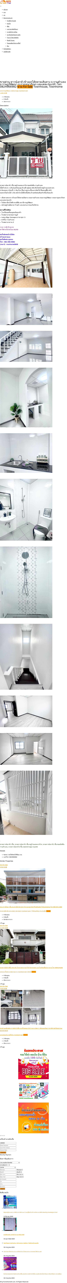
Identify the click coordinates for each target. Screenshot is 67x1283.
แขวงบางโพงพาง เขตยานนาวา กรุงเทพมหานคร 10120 (15, 972)
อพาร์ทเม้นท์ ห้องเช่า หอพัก (13, 35)
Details (48, 911)
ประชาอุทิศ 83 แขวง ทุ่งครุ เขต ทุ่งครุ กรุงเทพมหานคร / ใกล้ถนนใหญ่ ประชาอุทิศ (23, 911)
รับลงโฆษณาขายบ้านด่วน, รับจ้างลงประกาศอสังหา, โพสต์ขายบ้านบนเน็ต (20, 1243)
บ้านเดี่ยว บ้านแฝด (11, 21)
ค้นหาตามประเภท (7, 18)
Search (2, 1188)
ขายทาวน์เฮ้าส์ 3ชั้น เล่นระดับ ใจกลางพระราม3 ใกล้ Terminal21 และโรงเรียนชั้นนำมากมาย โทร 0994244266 (31, 967)
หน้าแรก (5, 9)
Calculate (3, 1152)
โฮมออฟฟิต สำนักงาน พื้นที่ (13, 43)
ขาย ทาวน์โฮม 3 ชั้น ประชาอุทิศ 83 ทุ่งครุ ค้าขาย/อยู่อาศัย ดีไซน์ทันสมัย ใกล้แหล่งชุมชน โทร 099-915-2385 (31, 907)
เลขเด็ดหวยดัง (6, 51)
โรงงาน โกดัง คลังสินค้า (13, 37)
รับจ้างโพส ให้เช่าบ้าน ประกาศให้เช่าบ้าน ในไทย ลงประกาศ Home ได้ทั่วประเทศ (22, 1251)
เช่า (4, 15)
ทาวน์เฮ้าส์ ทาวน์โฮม (12, 32)
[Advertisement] (33, 66)
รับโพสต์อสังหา (7, 49)
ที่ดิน (8, 26)
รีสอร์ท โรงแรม (10, 40)
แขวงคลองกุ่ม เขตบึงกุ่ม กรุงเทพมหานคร (11, 1035)
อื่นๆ (8, 46)
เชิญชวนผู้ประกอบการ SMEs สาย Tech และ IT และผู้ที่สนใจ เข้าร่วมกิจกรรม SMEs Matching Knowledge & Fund (30, 1212)
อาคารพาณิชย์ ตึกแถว (12, 29)
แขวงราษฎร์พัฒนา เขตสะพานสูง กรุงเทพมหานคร (14, 91)
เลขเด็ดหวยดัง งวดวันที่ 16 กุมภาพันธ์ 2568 (13, 1234)
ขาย (4, 12)
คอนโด (9, 23)
